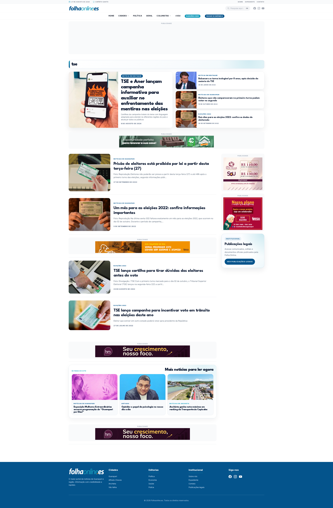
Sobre (240, 2)
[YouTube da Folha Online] (263, 8)
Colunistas (163, 16)
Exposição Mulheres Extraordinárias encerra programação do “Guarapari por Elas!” (93, 409)
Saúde (151, 483)
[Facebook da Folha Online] (254, 8)
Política (137, 16)
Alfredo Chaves (115, 480)
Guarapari (113, 476)
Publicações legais (196, 487)
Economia (153, 480)
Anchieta (112, 483)
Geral (149, 16)
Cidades (122, 16)
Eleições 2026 (192, 16)
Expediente (250, 2)
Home (111, 16)
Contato (260, 2)
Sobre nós (193, 476)
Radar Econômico (214, 16)
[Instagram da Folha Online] (259, 8)
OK (247, 8)
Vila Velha (113, 487)
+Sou (177, 16)
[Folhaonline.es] (84, 8)
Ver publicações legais (240, 262)
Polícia (151, 487)
